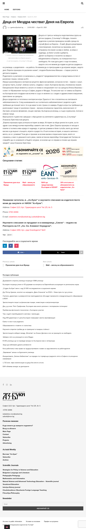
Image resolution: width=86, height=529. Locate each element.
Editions (16, 9)
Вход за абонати (9, 428)
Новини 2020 (22, 17)
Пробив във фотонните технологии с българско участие (23, 310)
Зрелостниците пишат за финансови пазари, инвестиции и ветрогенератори (31, 302)
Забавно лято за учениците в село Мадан (18, 337)
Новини (13, 17)
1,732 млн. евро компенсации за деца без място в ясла (23, 363)
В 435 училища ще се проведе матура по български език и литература (29, 341)
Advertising (7, 443)
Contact (6, 434)
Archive (6, 460)
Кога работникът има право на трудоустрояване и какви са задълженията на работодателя (36, 348)
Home (6, 9)
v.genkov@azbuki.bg (16, 27)
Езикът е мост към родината (13, 321)
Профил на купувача (51, 521)
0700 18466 (13, 212)
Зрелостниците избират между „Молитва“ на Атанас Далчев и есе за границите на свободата (37, 333)
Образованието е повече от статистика (17, 325)
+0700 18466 (7, 410)
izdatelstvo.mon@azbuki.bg (20, 217)
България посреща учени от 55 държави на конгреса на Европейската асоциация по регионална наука (41, 284)
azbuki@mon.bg (38, 217)
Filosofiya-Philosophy (11, 493)
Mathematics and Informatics (14, 478)
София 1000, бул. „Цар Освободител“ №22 (27, 230)
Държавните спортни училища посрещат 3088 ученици (23, 281)
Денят (10, 235)
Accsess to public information (12, 521)
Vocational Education (11, 484)
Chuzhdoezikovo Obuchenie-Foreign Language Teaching (25, 490)
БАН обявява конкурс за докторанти (16, 366)
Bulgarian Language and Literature (16, 473)
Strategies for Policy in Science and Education (20, 470)
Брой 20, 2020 (32, 17)
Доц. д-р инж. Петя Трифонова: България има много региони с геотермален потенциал (35, 306)
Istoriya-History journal (11, 487)
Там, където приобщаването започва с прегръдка (21, 314)
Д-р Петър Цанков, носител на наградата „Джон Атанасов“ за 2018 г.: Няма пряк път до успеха (37, 292)
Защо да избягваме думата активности (17, 345)
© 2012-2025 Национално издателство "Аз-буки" (18, 525)
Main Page (6, 17)
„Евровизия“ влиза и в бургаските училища (18, 352)
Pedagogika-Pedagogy (11, 475)
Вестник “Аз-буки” (10, 454)
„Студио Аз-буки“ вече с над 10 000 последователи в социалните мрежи (29, 288)
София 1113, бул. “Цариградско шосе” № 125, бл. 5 (31, 207)
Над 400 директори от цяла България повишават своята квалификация (29, 318)
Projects (6, 440)
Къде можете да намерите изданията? (18, 425)
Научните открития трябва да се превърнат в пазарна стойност (26, 329)
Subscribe (6, 437)
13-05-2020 (30, 27)
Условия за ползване (33, 521)
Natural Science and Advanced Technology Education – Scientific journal (31, 481)
